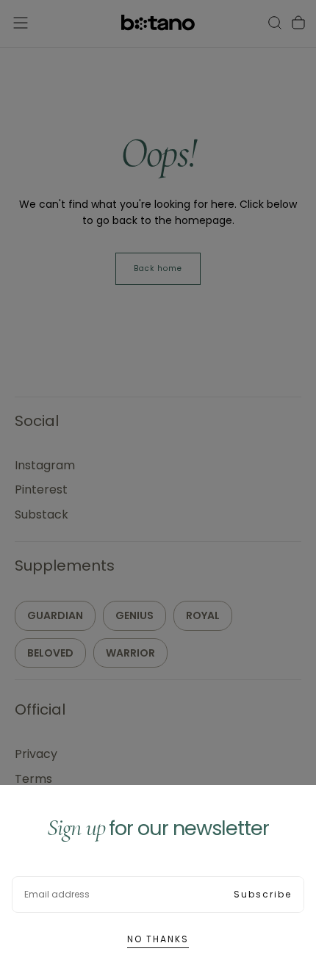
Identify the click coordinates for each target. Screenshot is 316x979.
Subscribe (263, 894)
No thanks (158, 939)
